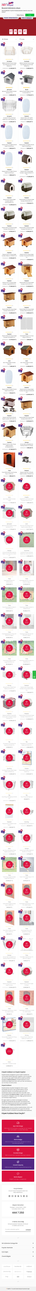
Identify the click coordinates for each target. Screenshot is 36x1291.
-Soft (8, 1288)
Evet (30, 15)
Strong (9, 685)
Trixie (26, 334)
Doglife (27, 497)
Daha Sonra (20, 15)
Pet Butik (9, 61)
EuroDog (9, 768)
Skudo (26, 89)
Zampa (27, 442)
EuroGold (26, 550)
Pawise (27, 768)
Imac (9, 1061)
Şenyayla (9, 89)
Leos (9, 360)
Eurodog (26, 821)
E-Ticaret (12, 1288)
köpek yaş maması (15, 1105)
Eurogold (9, 116)
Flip (9, 741)
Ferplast (26, 116)
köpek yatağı (15, 1094)
